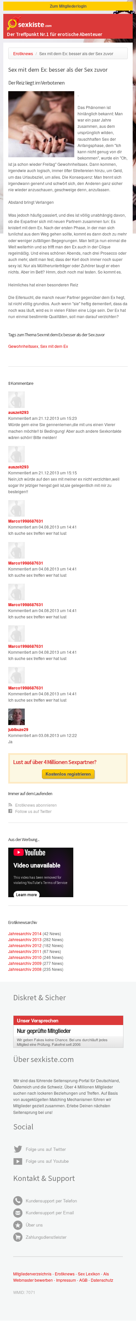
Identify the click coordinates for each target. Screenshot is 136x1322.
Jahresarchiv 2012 (25, 945)
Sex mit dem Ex (54, 346)
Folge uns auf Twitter (45, 1149)
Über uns (33, 1225)
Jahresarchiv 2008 (25, 969)
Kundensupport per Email (49, 1212)
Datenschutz (102, 1280)
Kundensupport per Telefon (50, 1200)
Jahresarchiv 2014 (25, 933)
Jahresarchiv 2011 (25, 951)
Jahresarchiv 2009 (25, 963)
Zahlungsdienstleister (45, 1237)
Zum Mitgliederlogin (68, 6)
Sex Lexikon (89, 1273)
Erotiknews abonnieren (35, 805)
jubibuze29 (18, 729)
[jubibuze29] (16, 723)
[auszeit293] (16, 406)
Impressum (66, 1280)
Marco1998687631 (25, 521)
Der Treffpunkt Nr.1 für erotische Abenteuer (54, 34)
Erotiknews (65, 1273)
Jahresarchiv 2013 (25, 939)
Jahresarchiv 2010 (25, 957)
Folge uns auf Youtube (46, 1161)
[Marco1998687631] (16, 515)
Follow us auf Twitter (32, 811)
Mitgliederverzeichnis (32, 1273)
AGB (83, 1280)
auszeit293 (18, 412)
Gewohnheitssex (23, 346)
